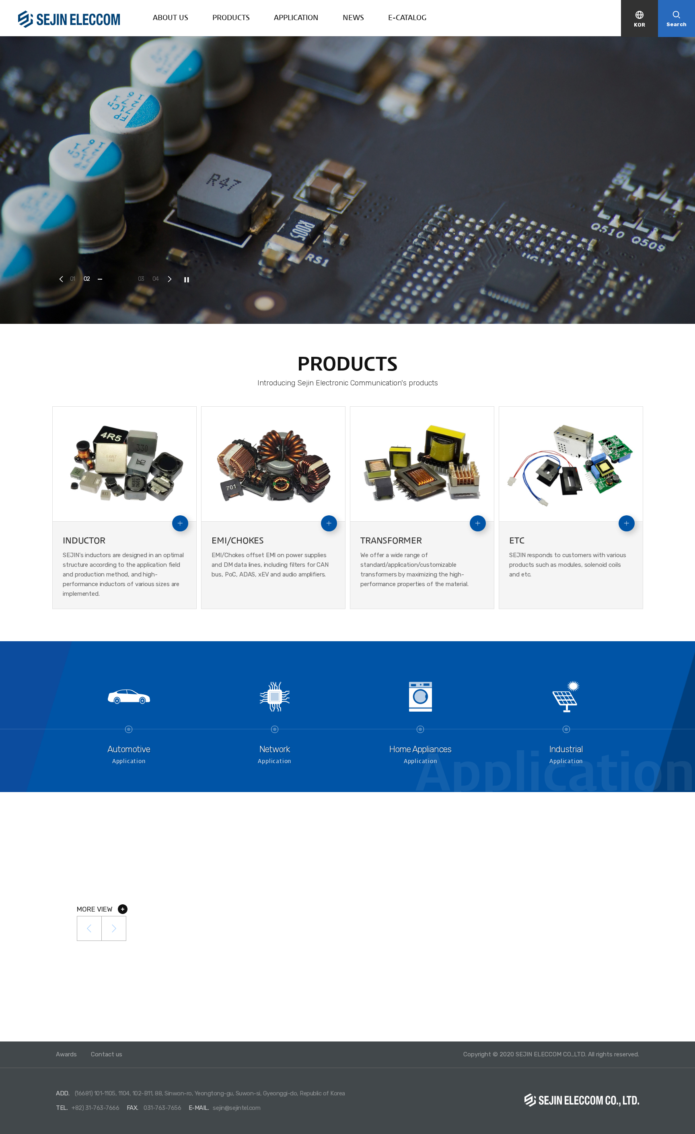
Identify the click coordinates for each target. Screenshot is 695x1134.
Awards (66, 1054)
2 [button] (88, 279)
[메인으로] (69, 19)
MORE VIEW (95, 909)
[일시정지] (186, 279)
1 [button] (74, 279)
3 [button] (142, 279)
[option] (347, 180)
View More (488, 199)
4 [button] (157, 279)
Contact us (106, 1054)
